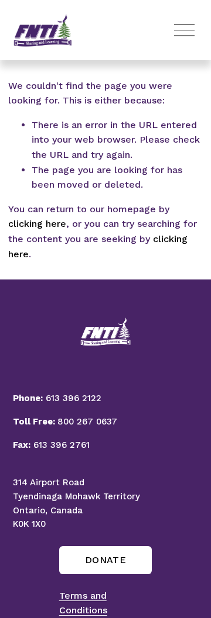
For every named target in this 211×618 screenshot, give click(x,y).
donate (105, 559)
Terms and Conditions (83, 603)
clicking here (37, 223)
